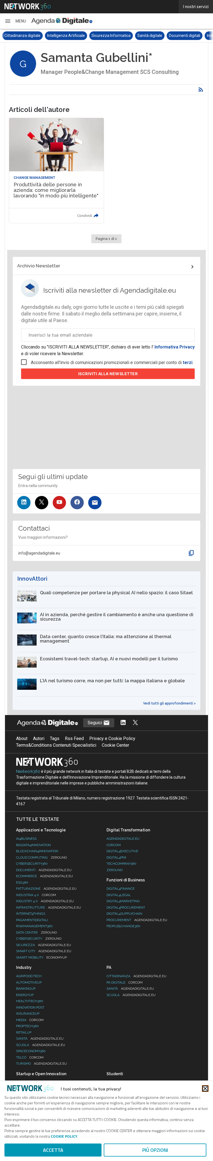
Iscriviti (108, 373)
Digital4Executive (122, 851)
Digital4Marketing (123, 901)
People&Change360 (123, 926)
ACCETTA (53, 1150)
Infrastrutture (48, 907)
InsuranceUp (27, 1013)
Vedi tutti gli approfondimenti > (169, 703)
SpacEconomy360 (31, 1051)
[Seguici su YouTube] (59, 502)
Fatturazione (46, 889)
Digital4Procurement (125, 907)
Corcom (113, 845)
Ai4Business (26, 839)
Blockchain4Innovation (37, 851)
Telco (30, 1057)
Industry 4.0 (45, 901)
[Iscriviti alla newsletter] (95, 502)
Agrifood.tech (29, 976)
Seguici (95, 722)
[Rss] (200, 90)
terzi (187, 362)
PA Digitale (124, 982)
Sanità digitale (107, 35)
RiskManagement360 (34, 926)
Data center (36, 932)
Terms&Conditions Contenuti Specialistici (56, 745)
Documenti (44, 870)
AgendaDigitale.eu (123, 839)
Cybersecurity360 (32, 864)
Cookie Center (115, 745)
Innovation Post (30, 1007)
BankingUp (26, 989)
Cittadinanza (136, 976)
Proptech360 (27, 1026)
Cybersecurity (38, 939)
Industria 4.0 (36, 895)
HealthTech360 (29, 1001)
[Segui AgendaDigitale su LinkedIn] (123, 723)
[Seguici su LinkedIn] (24, 502)
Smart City (43, 951)
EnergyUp (25, 995)
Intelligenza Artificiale (23, 35)
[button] (15, 21)
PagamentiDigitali (32, 920)
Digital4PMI (116, 857)
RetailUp (23, 1032)
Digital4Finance (120, 889)
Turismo (41, 1063)
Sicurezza (43, 945)
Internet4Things (30, 914)
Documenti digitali (142, 35)
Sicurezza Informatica (68, 35)
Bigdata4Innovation (33, 845)
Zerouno (114, 870)
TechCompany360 (121, 864)
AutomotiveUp (29, 982)
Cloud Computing (41, 857)
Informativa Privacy (174, 347)
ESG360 (22, 882)
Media (30, 1020)
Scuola (40, 1045)
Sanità (40, 1038)
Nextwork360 (28, 771)
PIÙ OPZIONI (155, 1150)
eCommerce (44, 876)
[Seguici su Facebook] (77, 502)
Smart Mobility (41, 957)
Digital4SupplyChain (124, 914)
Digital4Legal (118, 895)
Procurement (136, 920)
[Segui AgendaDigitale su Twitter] (135, 723)
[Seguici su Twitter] (41, 502)
